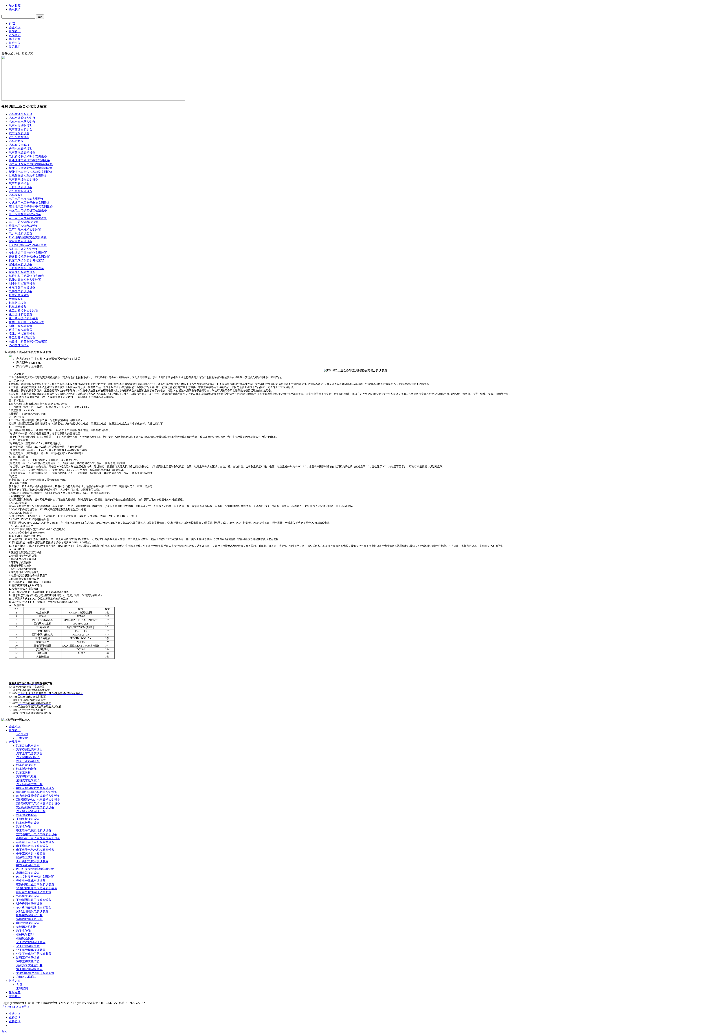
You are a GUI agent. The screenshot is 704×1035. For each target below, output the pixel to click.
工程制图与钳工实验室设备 (26, 268)
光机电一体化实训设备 (23, 248)
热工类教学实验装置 (22, 337)
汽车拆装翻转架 (19, 137)
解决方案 (15, 39)
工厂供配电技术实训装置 (25, 229)
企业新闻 (22, 734)
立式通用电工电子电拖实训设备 (29, 202)
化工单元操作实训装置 (23, 318)
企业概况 (15, 27)
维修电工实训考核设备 (23, 225)
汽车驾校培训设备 (20, 191)
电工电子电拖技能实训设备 (26, 198)
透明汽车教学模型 (20, 148)
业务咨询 (15, 1013)
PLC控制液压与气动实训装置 (28, 245)
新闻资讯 (15, 31)
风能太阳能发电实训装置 (25, 279)
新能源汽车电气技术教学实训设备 (31, 171)
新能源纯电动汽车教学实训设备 (29, 160)
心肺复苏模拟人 (19, 345)
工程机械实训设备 (20, 187)
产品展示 (15, 35)
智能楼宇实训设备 (20, 264)
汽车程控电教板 (19, 144)
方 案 (19, 984)
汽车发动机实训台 (20, 114)
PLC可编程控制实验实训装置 (28, 237)
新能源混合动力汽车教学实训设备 (31, 168)
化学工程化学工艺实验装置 (26, 322)
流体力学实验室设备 (22, 333)
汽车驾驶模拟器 (19, 183)
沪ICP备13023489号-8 (15, 1006)
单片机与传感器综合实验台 (26, 275)
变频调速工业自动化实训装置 (28, 252)
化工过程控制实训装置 (23, 310)
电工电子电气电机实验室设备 (28, 218)
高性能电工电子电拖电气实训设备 (31, 206)
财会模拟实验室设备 (22, 272)
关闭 (4, 1031)
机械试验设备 (17, 306)
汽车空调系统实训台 (22, 117)
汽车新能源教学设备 (22, 152)
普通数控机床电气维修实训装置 (29, 256)
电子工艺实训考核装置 (23, 222)
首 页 (12, 23)
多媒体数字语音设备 (22, 287)
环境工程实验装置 (20, 329)
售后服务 (15, 42)
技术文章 (22, 738)
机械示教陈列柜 (19, 295)
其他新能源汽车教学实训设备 (28, 175)
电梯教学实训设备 (20, 291)
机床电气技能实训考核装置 (26, 260)
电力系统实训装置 (20, 233)
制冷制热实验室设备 (22, 283)
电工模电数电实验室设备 (25, 214)
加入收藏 (15, 5)
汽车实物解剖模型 (20, 125)
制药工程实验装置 (20, 326)
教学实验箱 (16, 299)
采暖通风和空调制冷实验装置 (28, 341)
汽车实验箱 (16, 195)
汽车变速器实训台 (20, 129)
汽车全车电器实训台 (22, 121)
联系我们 (15, 9)
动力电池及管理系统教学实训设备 (31, 164)
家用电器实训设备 (20, 241)
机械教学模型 (17, 302)
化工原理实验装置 (20, 314)
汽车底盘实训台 (19, 133)
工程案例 (22, 988)
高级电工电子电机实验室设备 (28, 210)
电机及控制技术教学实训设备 (28, 156)
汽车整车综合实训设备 (23, 179)
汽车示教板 (16, 141)
